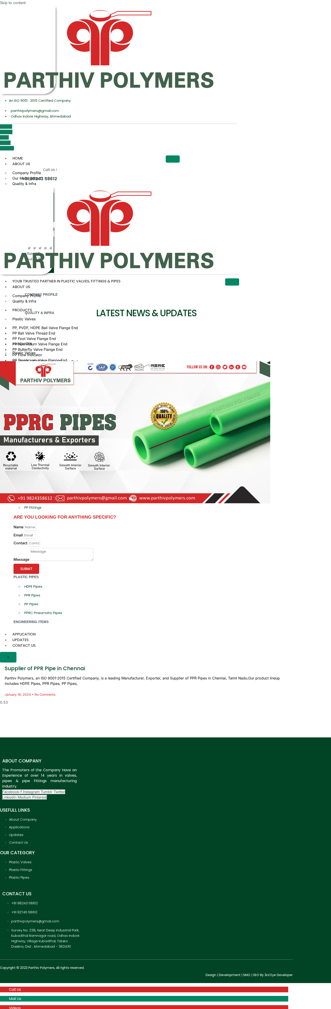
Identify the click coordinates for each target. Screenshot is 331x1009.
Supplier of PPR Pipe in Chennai (45, 668)
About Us (21, 163)
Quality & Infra (24, 183)
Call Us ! (50, 169)
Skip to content (13, 2)
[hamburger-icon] (173, 159)
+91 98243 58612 (39, 179)
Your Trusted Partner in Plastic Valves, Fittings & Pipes (66, 281)
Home (17, 158)
